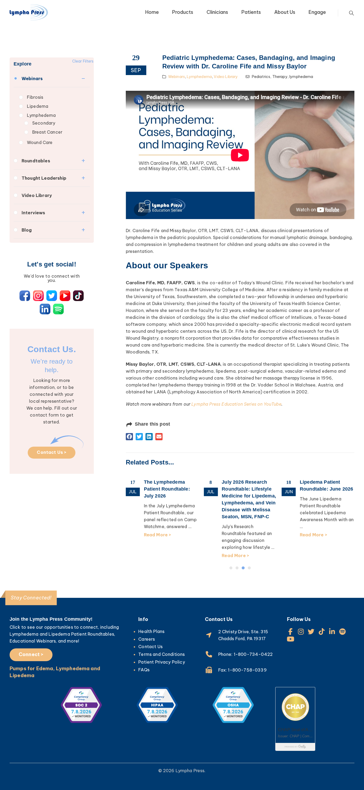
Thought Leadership (44, 178)
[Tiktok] (321, 631)
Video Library (37, 195)
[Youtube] (290, 639)
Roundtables (36, 160)
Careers (146, 639)
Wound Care (40, 142)
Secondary (43, 123)
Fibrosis (35, 97)
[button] (129, 436)
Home (152, 12)
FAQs (143, 669)
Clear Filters (83, 61)
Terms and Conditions (161, 654)
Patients (251, 12)
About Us (284, 12)
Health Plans (151, 631)
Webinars (32, 78)
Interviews (33, 212)
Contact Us (150, 646)
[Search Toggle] (351, 13)
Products (182, 12)
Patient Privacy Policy (161, 662)
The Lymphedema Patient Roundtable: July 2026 (167, 489)
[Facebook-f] (290, 631)
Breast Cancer (47, 132)
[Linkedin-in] (332, 631)
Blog (27, 230)
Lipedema (37, 106)
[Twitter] (311, 631)
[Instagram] (300, 631)
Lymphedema (41, 115)
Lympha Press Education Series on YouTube (236, 404)
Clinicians (217, 12)
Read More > (157, 534)
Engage (317, 12)
